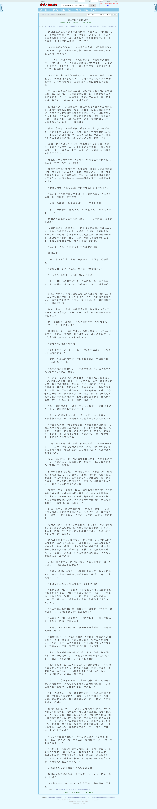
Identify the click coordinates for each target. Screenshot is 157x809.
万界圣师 (86, 26)
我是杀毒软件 (55, 26)
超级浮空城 (111, 26)
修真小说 (55, 10)
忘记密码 (109, 1)
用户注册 (115, 1)
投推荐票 (63, 22)
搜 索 (92, 5)
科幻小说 (85, 10)
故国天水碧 (52, 15)
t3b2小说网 (48, 4)
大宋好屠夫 (94, 26)
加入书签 (89, 22)
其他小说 (93, 10)
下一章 (83, 22)
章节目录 (76, 22)
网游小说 (78, 10)
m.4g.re (108, 5)
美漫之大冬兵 (62, 26)
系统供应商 (73, 26)
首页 (41, 10)
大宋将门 (90, 26)
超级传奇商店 (100, 26)
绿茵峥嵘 (50, 26)
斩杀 (70, 26)
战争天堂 (116, 26)
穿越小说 (70, 10)
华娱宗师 (67, 26)
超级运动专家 (106, 26)
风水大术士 (78, 26)
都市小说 (62, 10)
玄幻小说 (47, 10)
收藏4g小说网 (44, 1)
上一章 (68, 22)
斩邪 (82, 26)
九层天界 (46, 26)
